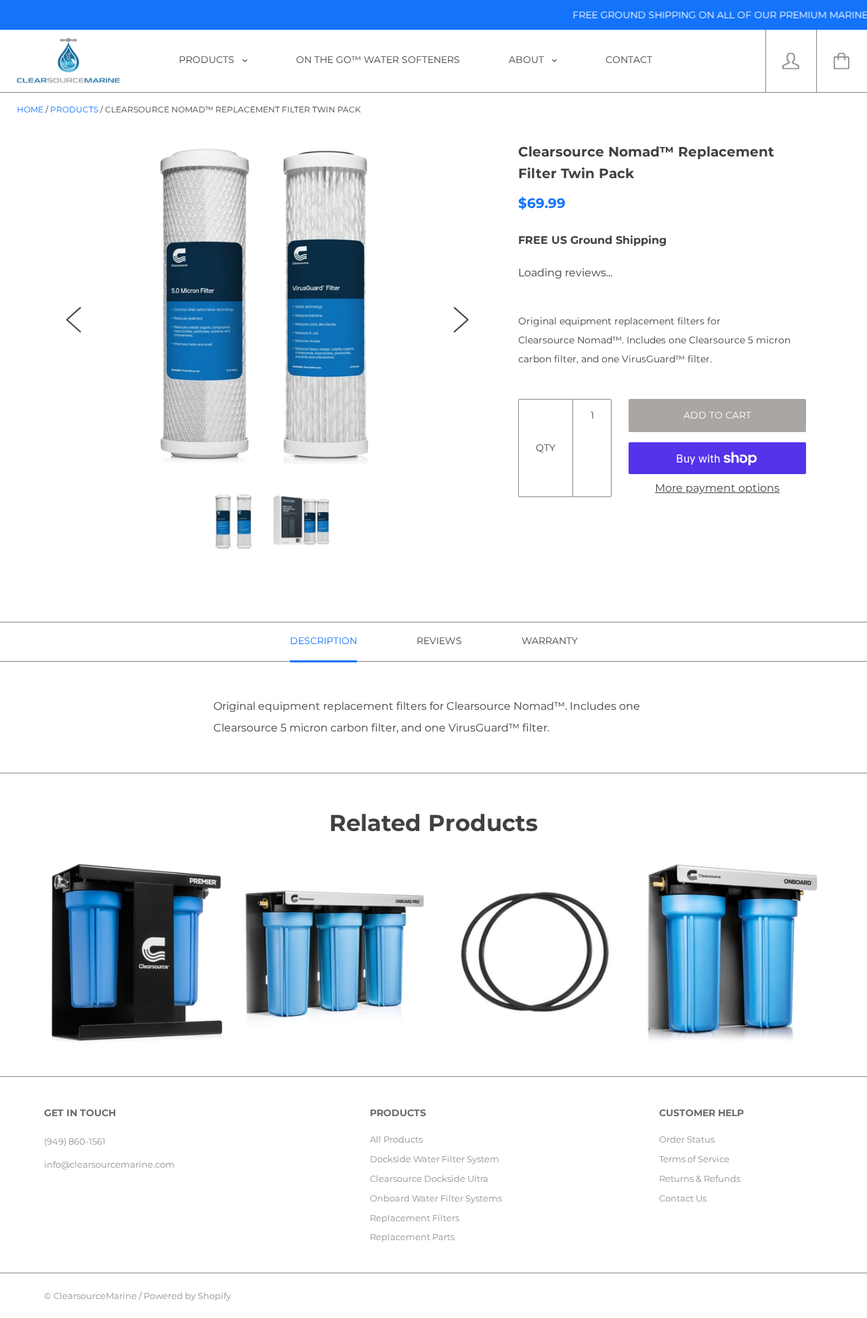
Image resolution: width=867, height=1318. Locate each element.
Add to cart (717, 415)
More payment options (717, 488)
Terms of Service (694, 1158)
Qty (545, 448)
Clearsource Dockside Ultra (429, 1178)
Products (208, 60)
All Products (396, 1139)
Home (30, 109)
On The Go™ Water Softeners (378, 60)
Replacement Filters (414, 1217)
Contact (629, 60)
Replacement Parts (412, 1236)
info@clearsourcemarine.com (109, 1164)
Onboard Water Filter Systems (436, 1198)
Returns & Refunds (699, 1178)
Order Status (687, 1139)
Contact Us (682, 1198)
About (528, 60)
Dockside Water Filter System (434, 1158)
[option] (268, 307)
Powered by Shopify (187, 1295)
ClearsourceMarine (95, 1295)
